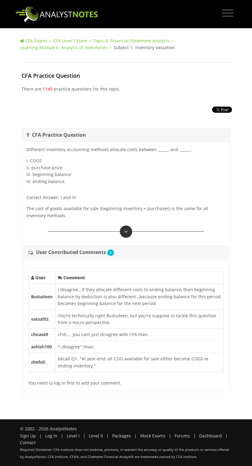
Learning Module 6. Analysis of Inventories (64, 47)
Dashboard (210, 436)
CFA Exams (36, 41)
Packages (121, 436)
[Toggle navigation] (228, 13)
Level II (96, 436)
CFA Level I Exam (70, 41)
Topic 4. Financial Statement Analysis (131, 41)
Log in (51, 436)
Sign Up (28, 436)
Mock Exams (152, 436)
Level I (73, 436)
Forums (182, 436)
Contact (28, 442)
